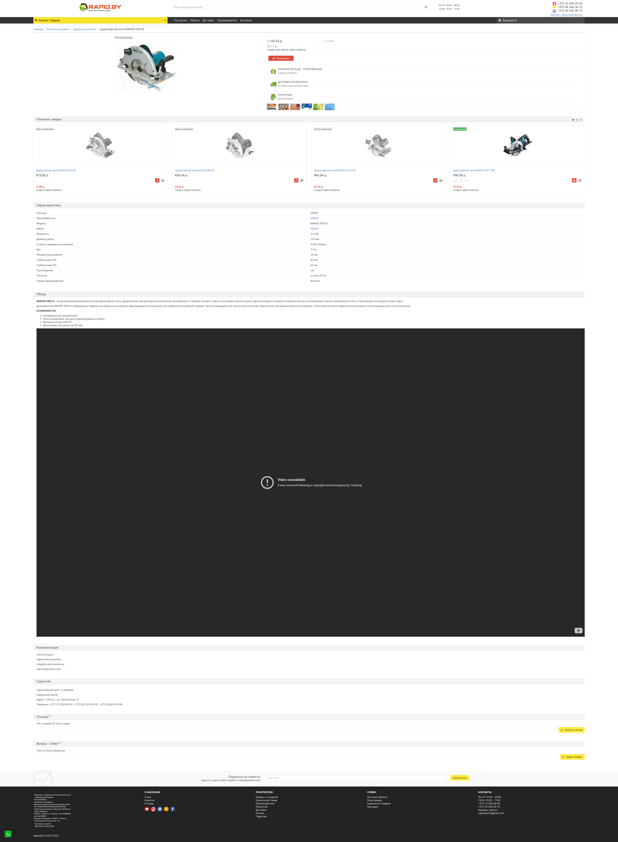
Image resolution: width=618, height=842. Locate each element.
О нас (148, 797)
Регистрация (374, 800)
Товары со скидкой (267, 797)
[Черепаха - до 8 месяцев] (283, 106)
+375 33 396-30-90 (570, 3)
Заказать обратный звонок (566, 14)
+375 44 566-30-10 (570, 7)
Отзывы (149, 803)
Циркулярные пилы (84, 29)
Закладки (372, 806)
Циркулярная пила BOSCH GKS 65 (195, 170)
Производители (227, 20)
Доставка (208, 20)
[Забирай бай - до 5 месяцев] (272, 106)
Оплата (194, 20)
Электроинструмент (58, 29)
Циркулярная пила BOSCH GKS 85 (55, 170)
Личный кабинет (377, 797)
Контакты (246, 20)
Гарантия (261, 816)
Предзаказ (283, 58)
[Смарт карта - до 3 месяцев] (318, 106)
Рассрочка (180, 20)
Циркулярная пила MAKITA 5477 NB (474, 170)
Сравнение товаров (378, 803)
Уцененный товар (266, 800)
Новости (149, 800)
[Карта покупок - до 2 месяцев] (307, 106)
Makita (314, 228)
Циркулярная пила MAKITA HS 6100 (335, 170)
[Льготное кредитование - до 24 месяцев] (329, 106)
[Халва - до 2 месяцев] (295, 106)
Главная (38, 29)
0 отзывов (330, 41)
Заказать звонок (488, 809)
